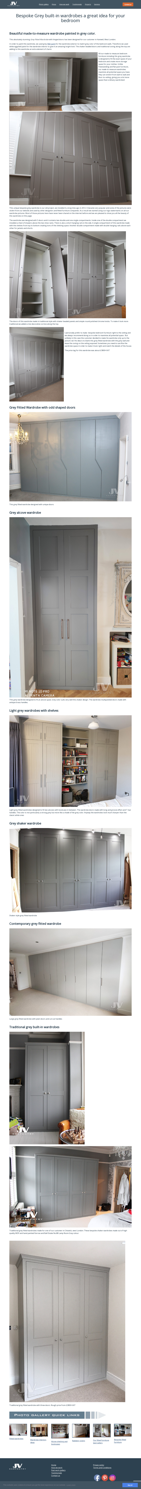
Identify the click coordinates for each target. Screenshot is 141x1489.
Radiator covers (78, 1441)
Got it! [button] (130, 1485)
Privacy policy (98, 1465)
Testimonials (77, 4)
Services (97, 4)
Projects (88, 4)
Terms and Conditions (102, 1467)
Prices (54, 4)
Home (53, 1465)
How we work (64, 4)
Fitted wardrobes (16, 1438)
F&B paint (51, 44)
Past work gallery (58, 1470)
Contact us (127, 4)
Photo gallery (44, 4)
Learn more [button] (71, 1485)
